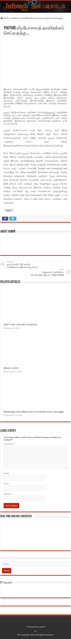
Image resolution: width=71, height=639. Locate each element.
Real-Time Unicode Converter (20, 324)
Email (6, 483)
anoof (42, 627)
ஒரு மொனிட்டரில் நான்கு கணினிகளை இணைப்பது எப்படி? (22, 264)
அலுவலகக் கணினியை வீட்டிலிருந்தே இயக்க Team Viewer (47, 272)
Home (6, 18)
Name (6, 473)
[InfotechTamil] (35, 6)
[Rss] (35, 631)
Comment (9, 444)
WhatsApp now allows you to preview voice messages (34, 411)
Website (7, 494)
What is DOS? (12, 368)
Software (15, 18)
